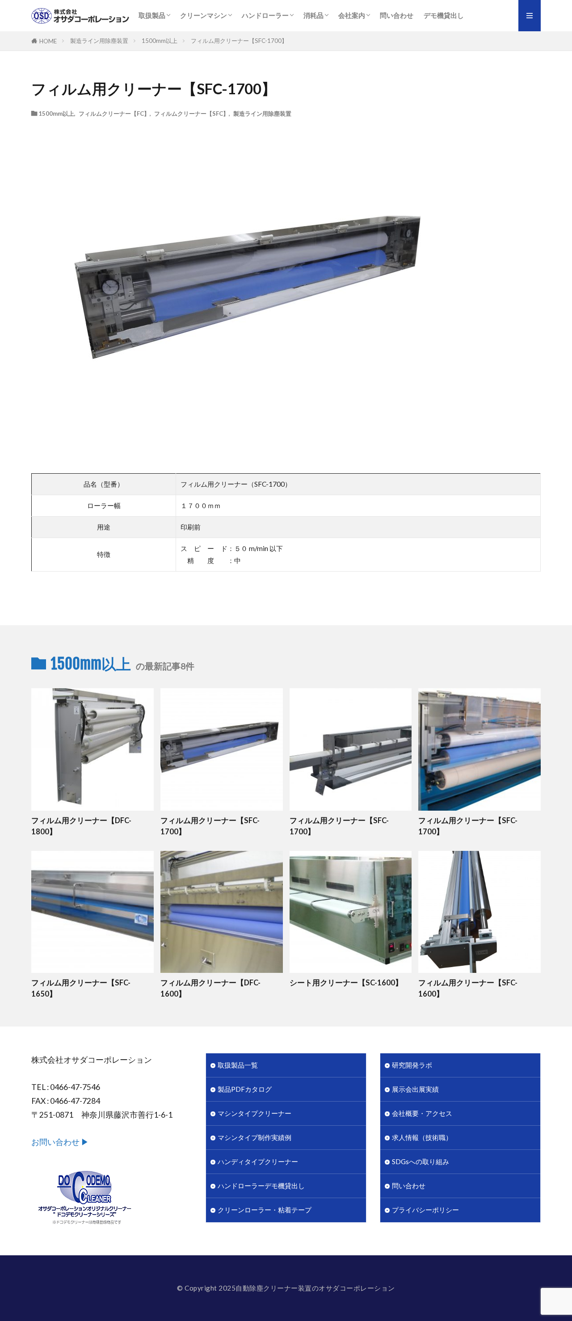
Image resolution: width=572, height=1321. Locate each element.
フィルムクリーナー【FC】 (114, 113)
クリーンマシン (203, 15)
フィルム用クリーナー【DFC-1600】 (210, 988)
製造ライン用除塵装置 (99, 40)
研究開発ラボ (412, 1065)
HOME (48, 41)
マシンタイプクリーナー (254, 1113)
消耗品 (313, 15)
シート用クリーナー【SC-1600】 (346, 982)
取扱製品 (152, 15)
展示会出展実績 (415, 1089)
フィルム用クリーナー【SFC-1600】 (467, 988)
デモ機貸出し (444, 15)
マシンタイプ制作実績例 (254, 1137)
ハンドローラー (265, 15)
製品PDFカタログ (245, 1089)
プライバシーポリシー (425, 1210)
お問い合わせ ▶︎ (60, 1142)
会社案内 (351, 15)
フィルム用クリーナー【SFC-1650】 (80, 988)
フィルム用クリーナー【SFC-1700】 (239, 40)
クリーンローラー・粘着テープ (264, 1210)
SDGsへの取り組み (420, 1161)
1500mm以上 (159, 40)
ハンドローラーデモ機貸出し (261, 1186)
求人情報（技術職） (422, 1137)
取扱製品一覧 (238, 1065)
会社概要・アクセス (422, 1113)
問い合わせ (396, 15)
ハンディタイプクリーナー (258, 1161)
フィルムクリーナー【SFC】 (191, 113)
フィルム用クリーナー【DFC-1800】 (81, 826)
